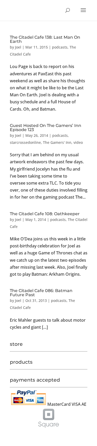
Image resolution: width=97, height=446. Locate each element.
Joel (18, 47)
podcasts (60, 47)
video (78, 142)
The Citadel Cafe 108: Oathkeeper (45, 213)
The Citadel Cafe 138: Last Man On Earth (45, 39)
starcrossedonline (25, 142)
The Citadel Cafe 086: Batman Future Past (41, 292)
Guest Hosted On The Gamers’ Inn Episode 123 (45, 127)
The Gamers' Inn (57, 142)
